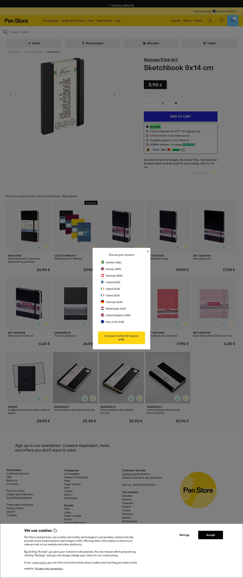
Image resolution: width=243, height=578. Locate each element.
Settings (184, 535)
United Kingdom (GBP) (118, 315)
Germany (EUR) (114, 302)
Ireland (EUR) (113, 288)
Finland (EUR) (113, 282)
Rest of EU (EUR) (115, 321)
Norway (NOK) (113, 269)
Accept (210, 535)
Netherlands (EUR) (116, 308)
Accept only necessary (49, 568)
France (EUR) (113, 295)
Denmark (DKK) (114, 275)
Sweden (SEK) (113, 262)
